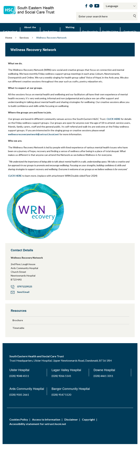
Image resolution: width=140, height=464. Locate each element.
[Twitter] (91, 6)
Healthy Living (110, 31)
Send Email (23, 291)
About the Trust (30, 31)
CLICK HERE (113, 118)
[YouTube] (97, 6)
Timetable (18, 327)
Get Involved (10, 31)
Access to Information (46, 419)
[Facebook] (86, 6)
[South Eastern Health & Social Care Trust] (29, 8)
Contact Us (130, 31)
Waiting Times (70, 31)
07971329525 (24, 286)
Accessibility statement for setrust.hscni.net (37, 423)
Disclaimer (71, 419)
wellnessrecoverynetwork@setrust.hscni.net (33, 134)
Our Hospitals (90, 31)
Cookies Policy (18, 419)
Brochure (17, 320)
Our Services (50, 31)
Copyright (88, 419)
